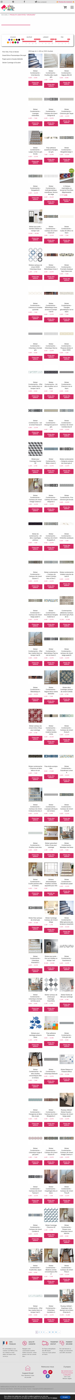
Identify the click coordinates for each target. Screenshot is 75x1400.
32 (49, 1332)
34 (56, 1332)
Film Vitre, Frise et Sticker (10, 52)
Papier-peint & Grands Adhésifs (12, 59)
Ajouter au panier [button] (66, 200)
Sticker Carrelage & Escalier (11, 62)
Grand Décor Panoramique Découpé (14, 55)
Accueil (4, 15)
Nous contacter (42, 2)
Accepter (65, 1397)
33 (53, 1332)
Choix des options (35, 83)
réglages (54, 1398)
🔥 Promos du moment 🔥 (65, 2)
